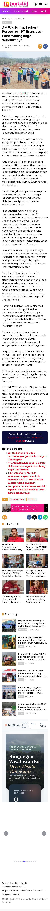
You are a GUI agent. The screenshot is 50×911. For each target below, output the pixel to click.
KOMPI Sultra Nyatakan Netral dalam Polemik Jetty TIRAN (12, 547)
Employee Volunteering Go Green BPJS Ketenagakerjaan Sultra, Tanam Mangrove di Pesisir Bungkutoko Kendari (32, 624)
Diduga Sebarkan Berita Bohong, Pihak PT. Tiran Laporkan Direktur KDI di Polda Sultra (36, 573)
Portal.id (23, 93)
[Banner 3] (18, 861)
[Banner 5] (22, 861)
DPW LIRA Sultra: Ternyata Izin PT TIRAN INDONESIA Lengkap (36, 547)
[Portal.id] (16, 4)
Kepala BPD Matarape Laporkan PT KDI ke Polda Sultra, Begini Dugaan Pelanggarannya (12, 573)
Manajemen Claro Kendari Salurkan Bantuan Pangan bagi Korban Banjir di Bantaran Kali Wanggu (32, 674)
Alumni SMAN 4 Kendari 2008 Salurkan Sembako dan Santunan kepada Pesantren (32, 707)
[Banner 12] (35, 861)
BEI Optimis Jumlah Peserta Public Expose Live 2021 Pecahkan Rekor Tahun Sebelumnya (27, 490)
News (21, 646)
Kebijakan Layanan (11, 894)
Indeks (24, 883)
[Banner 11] (33, 861)
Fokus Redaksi (9, 539)
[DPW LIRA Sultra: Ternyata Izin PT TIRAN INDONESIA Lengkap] (37, 535)
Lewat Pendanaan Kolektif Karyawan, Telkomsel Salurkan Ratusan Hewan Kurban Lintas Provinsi (32, 641)
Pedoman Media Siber (12, 886)
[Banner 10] (31, 861)
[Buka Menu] (40, 4)
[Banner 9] (29, 861)
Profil (4, 883)
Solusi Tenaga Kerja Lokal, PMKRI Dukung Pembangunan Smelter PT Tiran (35, 599)
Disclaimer (38, 890)
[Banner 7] (26, 861)
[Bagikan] (45, 46)
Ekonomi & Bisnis (34, 591)
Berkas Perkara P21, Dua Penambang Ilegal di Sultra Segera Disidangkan (27, 456)
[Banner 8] (27, 861)
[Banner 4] (20, 861)
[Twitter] (34, 517)
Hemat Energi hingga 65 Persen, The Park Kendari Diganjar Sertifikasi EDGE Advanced (30, 691)
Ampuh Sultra (18, 499)
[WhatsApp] (45, 517)
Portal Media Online (9, 45)
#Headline (23, 630)
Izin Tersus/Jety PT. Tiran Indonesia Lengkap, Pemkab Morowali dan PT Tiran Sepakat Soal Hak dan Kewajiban (25, 478)
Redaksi (14, 883)
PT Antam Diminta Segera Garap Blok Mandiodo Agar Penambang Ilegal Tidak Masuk (26, 466)
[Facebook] (29, 517)
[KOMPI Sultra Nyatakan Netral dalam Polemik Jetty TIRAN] (13, 535)
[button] (35, 4)
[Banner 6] (24, 861)
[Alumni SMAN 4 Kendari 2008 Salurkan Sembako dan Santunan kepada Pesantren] (9, 709)
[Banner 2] (16, 861)
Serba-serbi (7, 23)
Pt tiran (33, 499)
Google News (14, 437)
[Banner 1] (14, 861)
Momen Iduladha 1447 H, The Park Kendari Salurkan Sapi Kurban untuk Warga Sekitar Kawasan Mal (32, 658)
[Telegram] (40, 517)
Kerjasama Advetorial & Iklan (16, 890)
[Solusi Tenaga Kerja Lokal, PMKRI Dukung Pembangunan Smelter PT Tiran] (37, 587)
